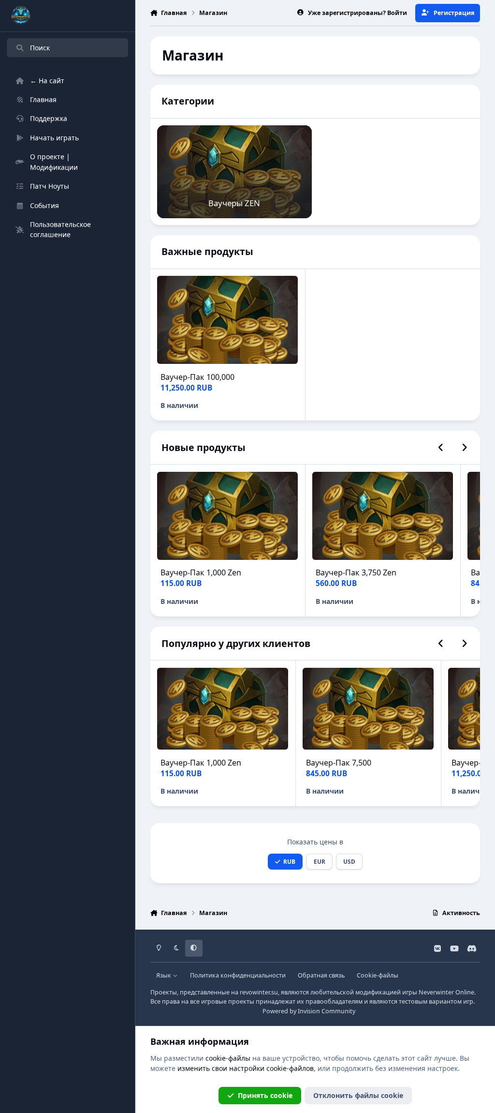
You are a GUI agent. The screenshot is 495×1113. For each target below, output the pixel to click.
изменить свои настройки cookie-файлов (245, 1068)
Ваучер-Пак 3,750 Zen (356, 572)
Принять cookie (265, 1095)
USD (349, 861)
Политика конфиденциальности (238, 975)
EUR (319, 861)
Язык (164, 975)
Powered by (308, 1011)
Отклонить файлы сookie (358, 1095)
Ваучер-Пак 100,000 (197, 377)
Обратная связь (321, 975)
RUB (289, 861)
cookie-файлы (227, 1058)
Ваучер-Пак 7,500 (338, 762)
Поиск (40, 47)
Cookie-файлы (377, 975)
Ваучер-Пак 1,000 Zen (200, 572)
